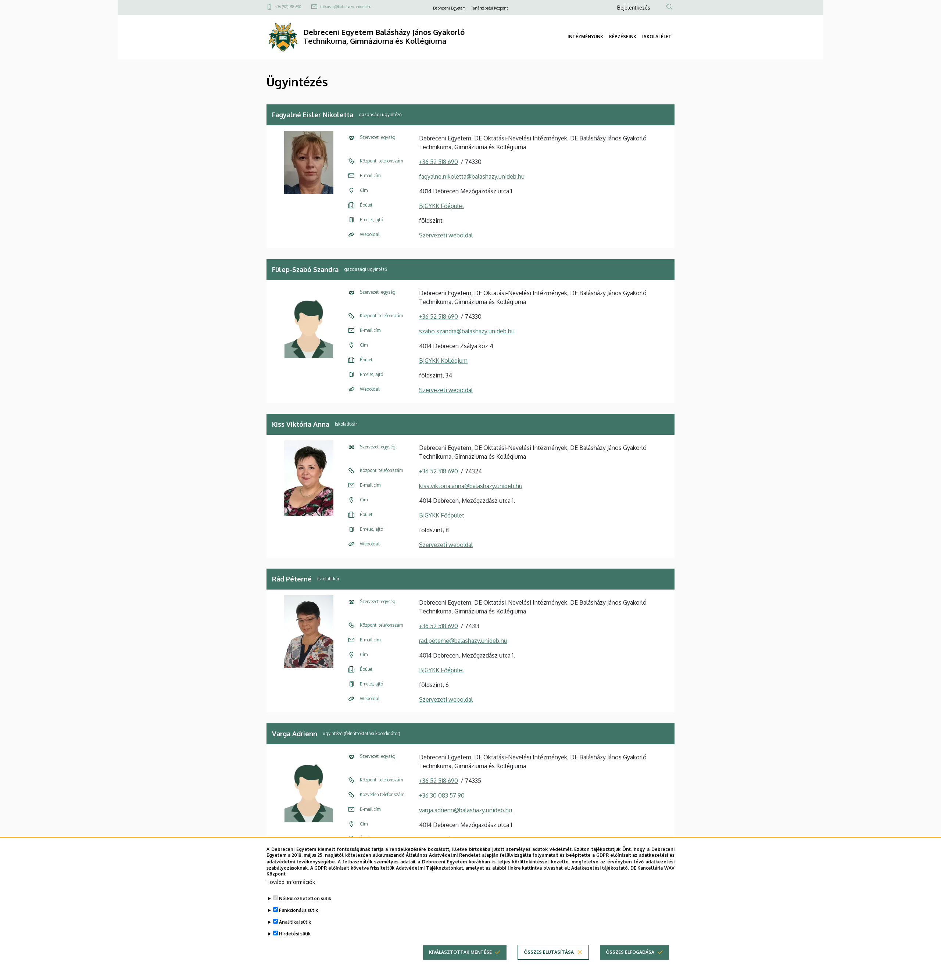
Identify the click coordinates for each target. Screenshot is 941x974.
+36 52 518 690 (438, 161)
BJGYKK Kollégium (443, 360)
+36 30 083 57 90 (442, 795)
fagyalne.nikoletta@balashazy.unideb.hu (472, 176)
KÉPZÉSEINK (622, 36)
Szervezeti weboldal (446, 235)
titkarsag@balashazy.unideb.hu (345, 6)
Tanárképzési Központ (489, 8)
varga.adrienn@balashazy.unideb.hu (465, 810)
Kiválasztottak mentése (460, 952)
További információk (290, 882)
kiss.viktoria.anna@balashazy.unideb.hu (470, 486)
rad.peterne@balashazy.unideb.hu (463, 640)
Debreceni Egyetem (449, 8)
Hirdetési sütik (295, 934)
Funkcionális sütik (298, 910)
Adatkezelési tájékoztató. (600, 867)
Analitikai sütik (295, 922)
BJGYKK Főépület (441, 206)
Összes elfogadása (630, 952)
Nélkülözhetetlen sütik (305, 898)
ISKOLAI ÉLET (657, 36)
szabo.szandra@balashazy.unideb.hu (467, 331)
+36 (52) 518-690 (288, 6)
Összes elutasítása (549, 952)
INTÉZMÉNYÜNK (585, 36)
